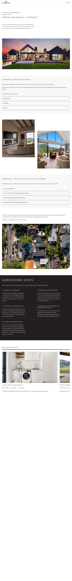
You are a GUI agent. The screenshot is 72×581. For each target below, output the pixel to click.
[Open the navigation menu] (69, 3)
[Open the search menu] (66, 3)
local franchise (11, 219)
